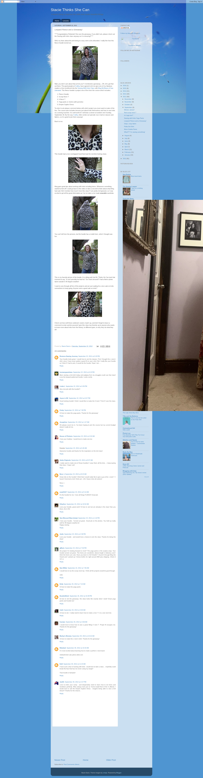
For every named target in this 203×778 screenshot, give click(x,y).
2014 (125, 91)
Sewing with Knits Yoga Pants (134, 118)
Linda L (62, 386)
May (126, 144)
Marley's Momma (66, 636)
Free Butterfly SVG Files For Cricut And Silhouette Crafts (133, 436)
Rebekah (63, 648)
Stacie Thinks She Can (70, 10)
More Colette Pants (130, 129)
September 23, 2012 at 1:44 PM (89, 518)
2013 (125, 94)
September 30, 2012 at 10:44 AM (83, 636)
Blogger (118, 773)
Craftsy (77, 86)
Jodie (62, 534)
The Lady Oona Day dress (131, 413)
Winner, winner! (129, 110)
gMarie (62, 548)
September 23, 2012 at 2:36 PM (75, 534)
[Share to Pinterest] (109, 346)
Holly (61, 584)
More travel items (136, 176)
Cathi (61, 610)
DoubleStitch (64, 596)
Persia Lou (126, 433)
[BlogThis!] (103, 346)
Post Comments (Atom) (71, 764)
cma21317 (63, 492)
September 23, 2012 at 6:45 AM (76, 448)
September (128, 107)
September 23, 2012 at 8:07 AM (82, 460)
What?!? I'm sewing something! (134, 132)
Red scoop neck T (130, 112)
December (128, 99)
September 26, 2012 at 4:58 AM (76, 622)
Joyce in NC (64, 398)
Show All (146, 476)
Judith (62, 682)
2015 (125, 88)
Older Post (111, 760)
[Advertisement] (85, 742)
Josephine (63, 422)
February (128, 152)
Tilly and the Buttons (130, 416)
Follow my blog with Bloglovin (130, 33)
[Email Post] (97, 346)
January (127, 155)
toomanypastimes (66, 372)
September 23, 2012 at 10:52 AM (78, 504)
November (128, 102)
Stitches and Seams (130, 440)
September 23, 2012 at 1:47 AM (78, 422)
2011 (124, 158)
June (126, 141)
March (127, 149)
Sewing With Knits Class (86, 88)
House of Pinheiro (66, 436)
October (127, 104)
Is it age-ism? (128, 115)
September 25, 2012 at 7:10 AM (74, 584)
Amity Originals (65, 460)
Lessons (66, 21)
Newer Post (59, 760)
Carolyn (62, 622)
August (127, 135)
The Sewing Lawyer (130, 186)
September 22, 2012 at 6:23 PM (84, 372)
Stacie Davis (66, 346)
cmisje (105, 773)
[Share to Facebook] (107, 346)
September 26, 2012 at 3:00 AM (74, 610)
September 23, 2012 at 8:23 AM (75, 474)
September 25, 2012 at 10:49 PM (81, 596)
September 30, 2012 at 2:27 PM (75, 682)
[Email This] (101, 346)
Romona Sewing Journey (69, 356)
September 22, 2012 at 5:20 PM (89, 356)
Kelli (61, 664)
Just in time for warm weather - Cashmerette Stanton (138, 443)
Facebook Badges (134, 45)
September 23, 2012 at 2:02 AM (84, 436)
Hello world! (126, 430)
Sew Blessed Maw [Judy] (69, 518)
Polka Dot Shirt (129, 126)
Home (57, 21)
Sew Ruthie (127, 174)
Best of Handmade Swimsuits (136, 454)
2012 (125, 96)
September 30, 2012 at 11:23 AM (74, 664)
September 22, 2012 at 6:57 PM (79, 398)
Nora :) (62, 474)
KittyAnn (63, 504)
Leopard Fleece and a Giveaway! (135, 121)
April (126, 147)
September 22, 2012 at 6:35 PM (76, 386)
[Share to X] (105, 346)
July (126, 138)
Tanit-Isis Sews (128, 198)
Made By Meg (127, 452)
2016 (125, 85)
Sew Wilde (63, 568)
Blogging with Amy (129, 471)
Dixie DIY (126, 464)
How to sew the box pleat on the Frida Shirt (138, 418)
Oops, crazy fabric (130, 124)
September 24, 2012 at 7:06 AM (78, 568)
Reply (61, 366)
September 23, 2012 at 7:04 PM (75, 548)
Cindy (62, 410)
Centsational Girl (129, 428)
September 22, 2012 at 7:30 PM (75, 410)
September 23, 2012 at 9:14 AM (78, 492)
